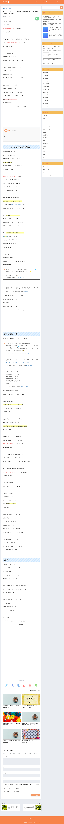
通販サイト (5, 236)
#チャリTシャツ (10, 362)
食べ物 (44, 157)
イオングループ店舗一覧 (17, 204)
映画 (44, 140)
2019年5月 (45, 103)
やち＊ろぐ (5, 2)
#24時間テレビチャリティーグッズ (22, 362)
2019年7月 (45, 97)
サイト (4, 779)
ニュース (45, 124)
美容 (44, 151)
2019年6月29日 (30, 365)
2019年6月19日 (24, 386)
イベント (45, 118)
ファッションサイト (15, 215)
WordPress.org (47, 175)
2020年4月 (45, 72)
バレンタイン (46, 129)
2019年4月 (45, 106)
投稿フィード (46, 169)
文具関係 (45, 137)
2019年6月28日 (25, 353)
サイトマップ (30, 1)
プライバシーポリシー (50, 1)
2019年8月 (45, 95)
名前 (4, 767)
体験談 (44, 132)
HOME (33, 819)
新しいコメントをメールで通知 (11, 788)
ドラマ (44, 121)
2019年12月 (46, 83)
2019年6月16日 (26, 291)
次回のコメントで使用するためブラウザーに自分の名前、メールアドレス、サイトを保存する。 (21, 785)
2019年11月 (46, 86)
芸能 (44, 154)
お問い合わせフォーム (39, 1)
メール (5, 773)
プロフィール (59, 1)
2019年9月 (45, 92)
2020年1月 (45, 81)
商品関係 (45, 135)
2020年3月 (45, 75)
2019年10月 (46, 89)
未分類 (44, 146)
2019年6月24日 (21, 277)
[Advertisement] (21, 116)
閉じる (14, 130)
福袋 (44, 149)
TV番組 (38, 690)
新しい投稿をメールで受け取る (11, 791)
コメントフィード (47, 172)
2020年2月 (45, 78)
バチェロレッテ (47, 126)
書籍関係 (45, 143)
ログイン (45, 166)
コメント (5, 756)
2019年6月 (45, 100)
